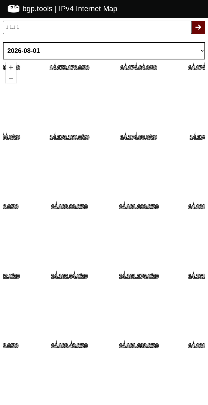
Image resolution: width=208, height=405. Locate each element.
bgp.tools (38, 9)
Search (198, 27)
